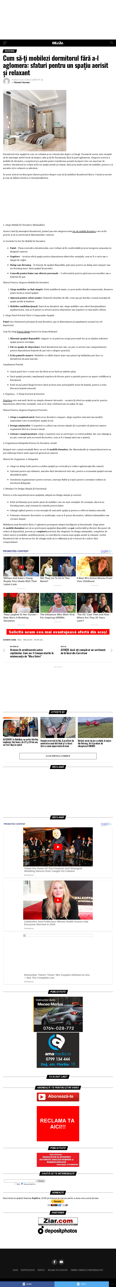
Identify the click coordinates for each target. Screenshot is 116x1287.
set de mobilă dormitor (84, 231)
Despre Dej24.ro (28, 1270)
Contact (41, 1270)
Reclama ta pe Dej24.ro (57, 1270)
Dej (20, 640)
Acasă (15, 1270)
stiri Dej (39, 640)
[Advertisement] (58, 20)
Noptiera (7, 400)
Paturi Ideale (23, 331)
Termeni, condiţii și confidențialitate (86, 1270)
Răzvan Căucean (22, 82)
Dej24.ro (28, 640)
